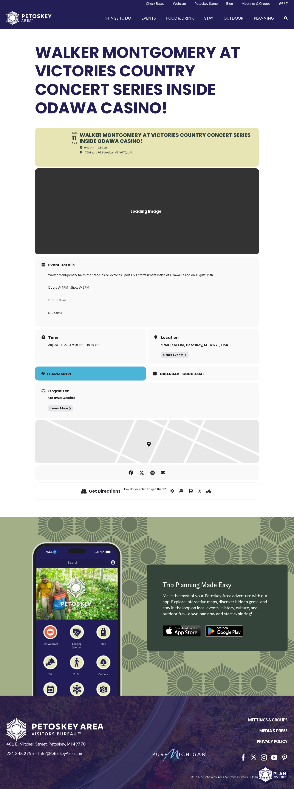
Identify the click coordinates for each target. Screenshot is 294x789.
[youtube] (274, 758)
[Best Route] (172, 491)
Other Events (173, 355)
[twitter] (254, 757)
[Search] (283, 18)
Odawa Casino (62, 397)
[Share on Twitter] (141, 472)
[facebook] (243, 758)
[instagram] (264, 758)
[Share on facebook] (130, 472)
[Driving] (181, 491)
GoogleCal (193, 374)
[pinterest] (285, 758)
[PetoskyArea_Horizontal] (28, 12)
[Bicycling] (208, 491)
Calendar (169, 374)
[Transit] (191, 491)
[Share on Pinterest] (152, 472)
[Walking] (199, 491)
